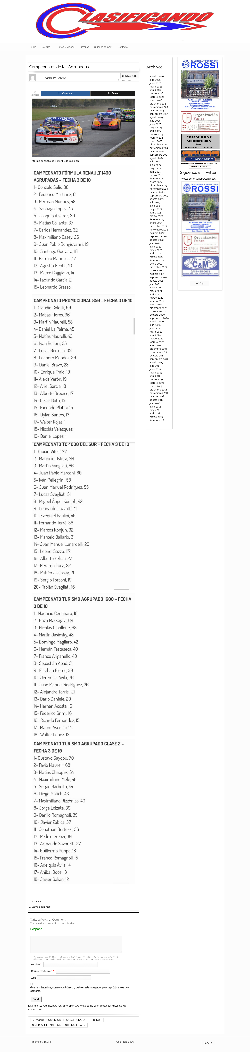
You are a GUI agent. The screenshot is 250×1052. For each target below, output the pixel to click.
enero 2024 (156, 182)
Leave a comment (40, 906)
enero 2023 (156, 222)
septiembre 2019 (159, 359)
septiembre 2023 (159, 195)
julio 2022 (155, 243)
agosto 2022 (157, 239)
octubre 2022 (157, 233)
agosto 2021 (156, 280)
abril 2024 (155, 171)
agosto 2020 (157, 321)
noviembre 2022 (159, 229)
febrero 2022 (157, 260)
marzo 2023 (156, 216)
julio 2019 (155, 365)
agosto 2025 (156, 117)
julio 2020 (155, 325)
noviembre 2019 (159, 352)
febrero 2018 (157, 420)
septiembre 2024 (159, 154)
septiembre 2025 (159, 114)
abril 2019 (155, 376)
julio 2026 (155, 79)
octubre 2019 (157, 355)
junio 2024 (155, 165)
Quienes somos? (103, 47)
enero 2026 (156, 100)
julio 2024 (155, 161)
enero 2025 (156, 141)
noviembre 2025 (159, 107)
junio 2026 (155, 83)
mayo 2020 (156, 331)
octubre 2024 (157, 151)
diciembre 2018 (158, 389)
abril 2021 (155, 294)
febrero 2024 (157, 178)
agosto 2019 (156, 362)
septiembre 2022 (159, 236)
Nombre (36, 964)
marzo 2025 (156, 134)
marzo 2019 (156, 379)
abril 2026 (155, 90)
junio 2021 (155, 287)
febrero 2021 (157, 301)
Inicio (33, 47)
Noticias (46, 47)
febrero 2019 (157, 382)
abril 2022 (155, 253)
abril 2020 (155, 335)
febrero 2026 (157, 96)
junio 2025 (155, 124)
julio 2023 (155, 202)
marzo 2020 (156, 338)
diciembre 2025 (158, 103)
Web (33, 977)
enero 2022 (156, 263)
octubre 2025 (157, 110)
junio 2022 (155, 246)
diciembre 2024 (158, 144)
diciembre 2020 (158, 308)
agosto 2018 (156, 400)
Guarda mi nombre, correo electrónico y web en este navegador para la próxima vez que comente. (79, 989)
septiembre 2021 (159, 277)
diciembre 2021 (158, 267)
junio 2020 (155, 328)
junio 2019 (155, 369)
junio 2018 (155, 406)
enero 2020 (156, 345)
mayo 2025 (156, 127)
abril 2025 (155, 131)
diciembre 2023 (158, 185)
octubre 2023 (157, 192)
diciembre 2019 (158, 348)
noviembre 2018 (159, 393)
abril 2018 (155, 413)
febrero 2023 (157, 219)
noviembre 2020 (159, 311)
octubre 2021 (157, 274)
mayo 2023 (156, 209)
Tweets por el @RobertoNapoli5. (198, 178)
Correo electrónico (42, 971)
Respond (42, 929)
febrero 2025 (157, 137)
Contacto (123, 47)
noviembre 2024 (159, 148)
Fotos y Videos (66, 47)
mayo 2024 (156, 168)
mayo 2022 (156, 250)
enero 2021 (156, 304)
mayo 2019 (156, 372)
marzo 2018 (156, 417)
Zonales (36, 901)
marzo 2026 (156, 93)
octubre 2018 (157, 396)
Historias (84, 47)
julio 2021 (155, 284)
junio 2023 (155, 205)
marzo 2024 (156, 175)
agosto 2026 (157, 76)
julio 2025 (155, 120)
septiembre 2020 (159, 318)
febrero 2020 (157, 342)
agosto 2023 (157, 199)
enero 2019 (156, 386)
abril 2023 (155, 212)
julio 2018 (155, 403)
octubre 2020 (157, 314)
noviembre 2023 (159, 188)
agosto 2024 (157, 158)
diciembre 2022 (158, 226)
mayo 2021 (156, 291)
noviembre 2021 (159, 270)
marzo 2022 (156, 257)
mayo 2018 (156, 410)
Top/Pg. (199, 283)
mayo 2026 (156, 86)
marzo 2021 (156, 297)
